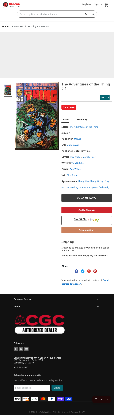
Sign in (98, 4)
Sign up (57, 387)
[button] (86, 14)
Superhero (69, 107)
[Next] (50, 116)
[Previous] (23, 116)
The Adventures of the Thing (84, 126)
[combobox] (53, 14)
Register (87, 4)
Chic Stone (72, 175)
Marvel (77, 138)
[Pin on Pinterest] (95, 271)
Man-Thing (90, 181)
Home (5, 26)
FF (98, 181)
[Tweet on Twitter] (82, 271)
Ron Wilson (75, 169)
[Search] (93, 14)
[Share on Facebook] (76, 271)
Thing (81, 181)
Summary (82, 119)
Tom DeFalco (77, 163)
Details (65, 119)
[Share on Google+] (89, 271)
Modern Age (73, 145)
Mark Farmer (89, 157)
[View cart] (106, 4)
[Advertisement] (57, 54)
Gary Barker (75, 157)
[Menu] (111, 4)
